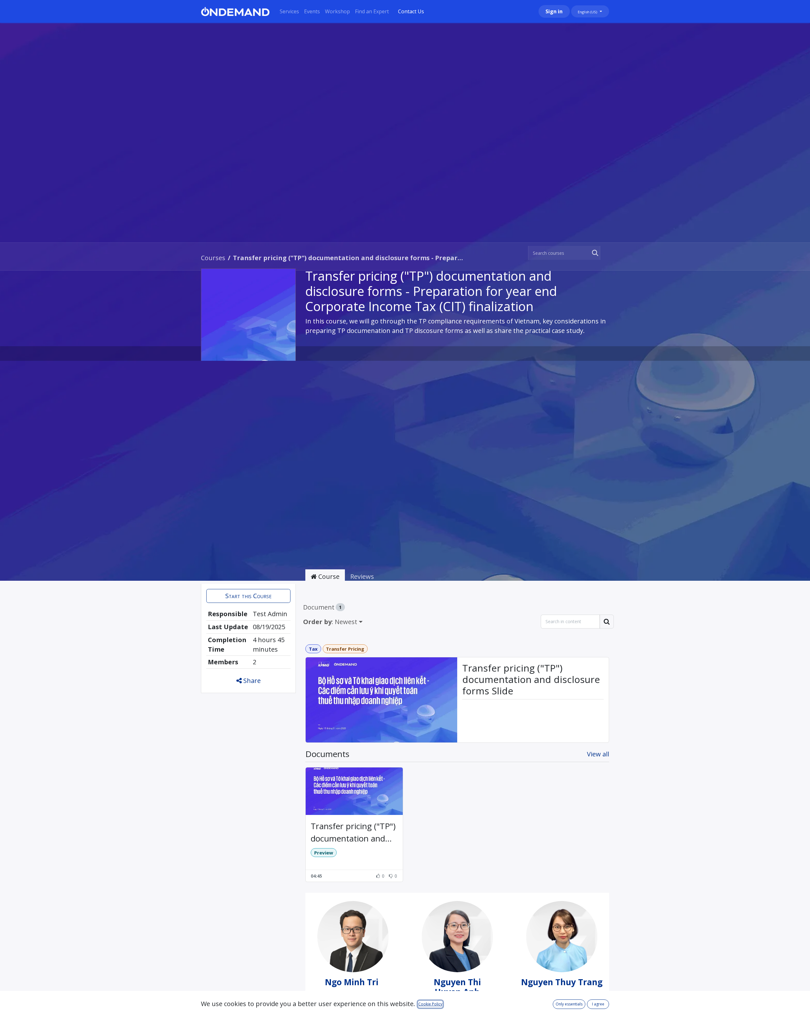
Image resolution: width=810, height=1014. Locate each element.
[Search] (594, 253)
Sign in (554, 11)
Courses (213, 258)
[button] (248, 596)
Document (322, 607)
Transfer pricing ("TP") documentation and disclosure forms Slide (531, 679)
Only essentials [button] (569, 1004)
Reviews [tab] (362, 576)
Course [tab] (328, 576)
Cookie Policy (430, 1004)
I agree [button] (598, 1004)
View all (598, 754)
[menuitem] (289, 11)
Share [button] (251, 680)
